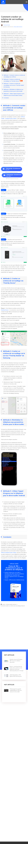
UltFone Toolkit (14, 563)
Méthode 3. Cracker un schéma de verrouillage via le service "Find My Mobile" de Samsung (14, 85)
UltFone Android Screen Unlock (8, 552)
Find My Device (5, 310)
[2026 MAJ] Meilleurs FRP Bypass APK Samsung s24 (15, 675)
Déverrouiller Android (18, 26)
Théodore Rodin (6, 25)
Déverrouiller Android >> (12, 604)
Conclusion (6, 97)
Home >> (4, 604)
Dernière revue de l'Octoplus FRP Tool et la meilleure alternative (16, 661)
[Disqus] (14, 627)
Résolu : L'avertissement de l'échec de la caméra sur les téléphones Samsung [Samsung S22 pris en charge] (16, 668)
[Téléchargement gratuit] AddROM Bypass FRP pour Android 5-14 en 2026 (16, 690)
